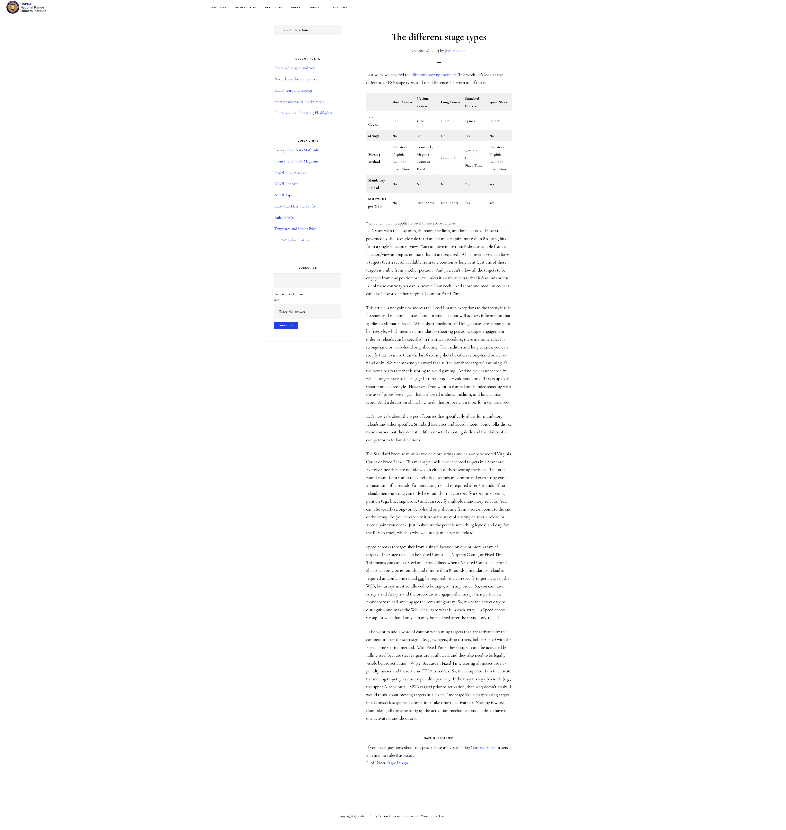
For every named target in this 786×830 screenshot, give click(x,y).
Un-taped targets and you (294, 67)
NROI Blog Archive (290, 172)
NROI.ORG (26, 7)
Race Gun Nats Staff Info (294, 206)
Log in (443, 816)
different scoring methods (434, 74)
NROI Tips (283, 195)
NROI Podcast (286, 183)
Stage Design (397, 762)
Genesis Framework (404, 816)
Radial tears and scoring (293, 90)
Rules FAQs (284, 217)
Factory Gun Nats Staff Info (296, 150)
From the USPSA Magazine (296, 161)
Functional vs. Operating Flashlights (303, 113)
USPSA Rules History (292, 240)
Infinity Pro (374, 816)
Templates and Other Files (295, 228)
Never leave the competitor (296, 79)
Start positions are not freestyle (299, 101)
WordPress (429, 816)
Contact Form (483, 747)
